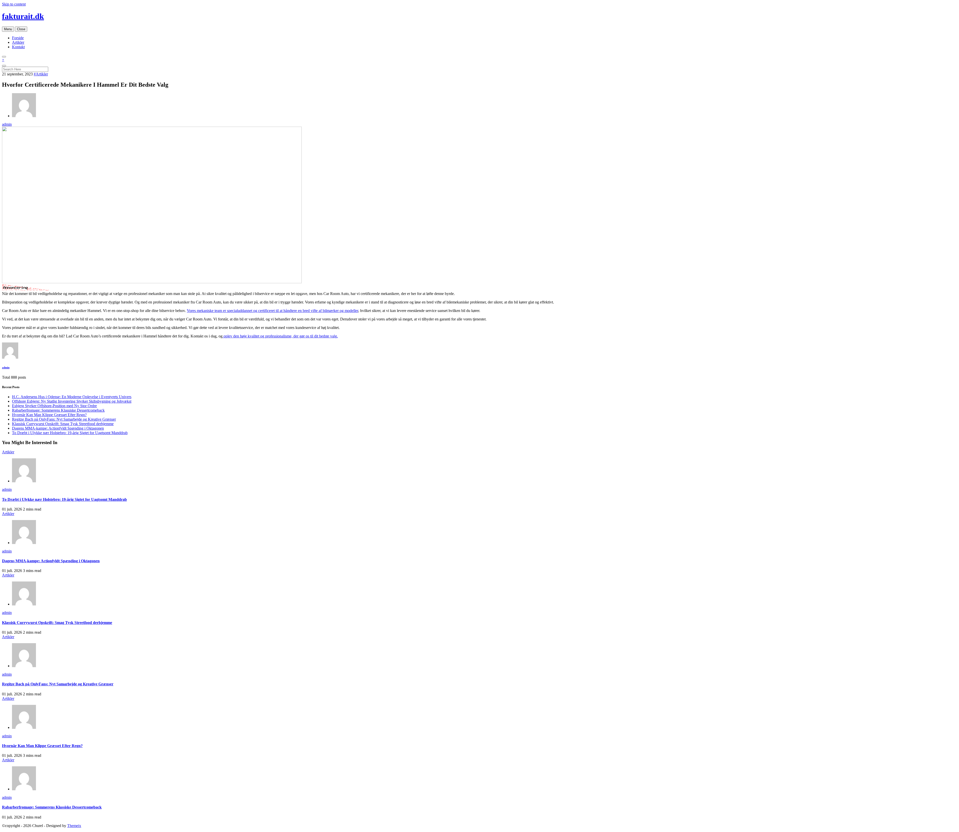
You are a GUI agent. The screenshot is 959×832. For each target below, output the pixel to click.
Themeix (74, 826)
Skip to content (14, 4)
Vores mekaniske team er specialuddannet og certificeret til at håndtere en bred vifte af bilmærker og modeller (272, 310)
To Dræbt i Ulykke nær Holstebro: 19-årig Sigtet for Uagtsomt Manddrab (70, 433)
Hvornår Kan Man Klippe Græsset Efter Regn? (49, 415)
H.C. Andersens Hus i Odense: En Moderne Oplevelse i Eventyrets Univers (71, 397)
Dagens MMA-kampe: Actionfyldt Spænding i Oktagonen (58, 428)
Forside (18, 38)
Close (21, 29)
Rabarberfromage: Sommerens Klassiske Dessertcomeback (58, 410)
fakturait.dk (23, 16)
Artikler (18, 42)
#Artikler (41, 74)
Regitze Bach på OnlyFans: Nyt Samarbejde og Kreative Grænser (64, 419)
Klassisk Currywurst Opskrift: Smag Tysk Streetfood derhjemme (63, 424)
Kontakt (18, 47)
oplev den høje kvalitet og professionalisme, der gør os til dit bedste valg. (280, 336)
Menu (8, 29)
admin (7, 124)
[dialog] (479, 65)
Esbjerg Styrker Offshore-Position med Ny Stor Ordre (54, 406)
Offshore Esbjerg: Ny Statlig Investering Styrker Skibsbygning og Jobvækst (71, 401)
